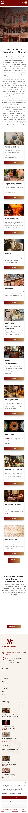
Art (3, 691)
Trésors (4, 682)
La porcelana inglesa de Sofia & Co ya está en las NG (9, 776)
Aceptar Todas (14, 797)
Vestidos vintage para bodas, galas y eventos (8, 727)
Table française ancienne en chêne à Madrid (10, 739)
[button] (26, 782)
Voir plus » (5, 745)
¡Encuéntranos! (13, 626)
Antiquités (4, 688)
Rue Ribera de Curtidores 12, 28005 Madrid (16, 653)
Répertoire (5, 678)
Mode (3, 694)
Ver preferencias (14, 806)
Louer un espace (6, 685)
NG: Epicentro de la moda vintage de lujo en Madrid (9, 763)
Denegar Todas (14, 802)
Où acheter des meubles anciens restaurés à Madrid (10, 715)
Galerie (4, 697)
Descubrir (14, 162)
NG (3, 675)
